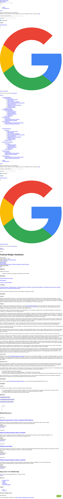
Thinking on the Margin (6, 446)
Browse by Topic (8, 108)
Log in (1, 10)
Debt (33, 287)
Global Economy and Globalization (14, 105)
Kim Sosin (5, 259)
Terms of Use (31, 497)
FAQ (3, 489)
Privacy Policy (19, 497)
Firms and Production (11, 103)
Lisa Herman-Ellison (12, 259)
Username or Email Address (5, 15)
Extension (23, 264)
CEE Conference (8, 116)
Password (2, 18)
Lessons (4, 481)
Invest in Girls (7, 118)
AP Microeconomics (11, 106)
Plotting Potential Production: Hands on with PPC (13, 432)
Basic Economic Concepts (12, 99)
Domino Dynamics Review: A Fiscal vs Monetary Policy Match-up (16, 420)
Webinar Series (10, 115)
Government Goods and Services (49, 287)
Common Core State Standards (6, 282)
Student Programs (5, 117)
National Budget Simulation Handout (16, 381)
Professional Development (7, 109)
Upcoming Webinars (11, 112)
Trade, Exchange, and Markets (13, 101)
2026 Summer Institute (11, 111)
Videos (3, 482)
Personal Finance (10, 100)
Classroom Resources (6, 97)
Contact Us (4, 490)
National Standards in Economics (6, 278)
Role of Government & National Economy (12, 288)
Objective (2, 264)
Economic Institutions (39, 287)
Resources (9, 98)
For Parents (4, 483)
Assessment (18, 264)
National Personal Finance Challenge (12, 119)
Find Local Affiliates (6, 484)
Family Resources (5, 121)
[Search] (0, 5)
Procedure (14, 264)
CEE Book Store (5, 8)
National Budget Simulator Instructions (16, 356)
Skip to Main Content (4, 0)
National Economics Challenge (11, 120)
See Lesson (2, 427)
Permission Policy (25, 497)
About (3, 7)
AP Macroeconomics (11, 107)
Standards (6, 264)
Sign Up (1, 95)
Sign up (1, 475)
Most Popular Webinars (11, 113)
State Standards (3, 280)
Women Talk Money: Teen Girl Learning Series (14, 122)
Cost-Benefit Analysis (21, 287)
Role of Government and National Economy (16, 102)
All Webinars (9, 110)
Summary (10, 264)
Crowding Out (29, 287)
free (39, 13)
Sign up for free (14, 93)
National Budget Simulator (31, 305)
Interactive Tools (5, 480)
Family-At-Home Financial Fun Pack (12, 123)
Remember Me (4, 20)
